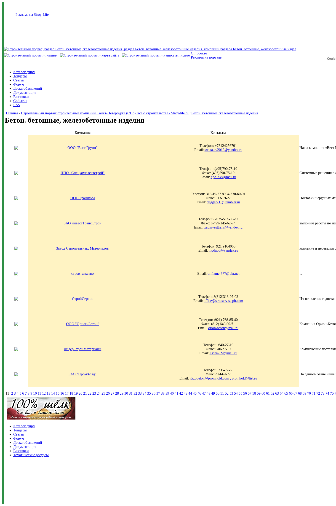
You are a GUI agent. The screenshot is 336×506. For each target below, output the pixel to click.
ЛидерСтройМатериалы (82, 349)
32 (135, 393)
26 (108, 393)
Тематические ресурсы (31, 455)
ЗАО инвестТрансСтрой (82, 223)
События (20, 101)
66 (291, 393)
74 (327, 393)
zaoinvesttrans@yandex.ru (223, 227)
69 (304, 393)
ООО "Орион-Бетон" (82, 324)
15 (57, 393)
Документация (24, 92)
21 (85, 393)
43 (185, 393)
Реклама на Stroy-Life (32, 14)
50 (217, 393)
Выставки (21, 97)
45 (195, 393)
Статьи (18, 80)
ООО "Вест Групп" (82, 148)
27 (112, 393)
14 (53, 393)
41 (176, 393)
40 (172, 393)
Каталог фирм (24, 72)
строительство (82, 273)
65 (286, 393)
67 (295, 393)
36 (153, 393)
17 (67, 393)
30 (126, 393)
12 (44, 393)
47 (204, 393)
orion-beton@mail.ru (223, 328)
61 (268, 393)
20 (80, 393)
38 (163, 393)
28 (117, 393)
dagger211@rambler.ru (223, 202)
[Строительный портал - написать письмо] (156, 55)
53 (231, 393)
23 (94, 393)
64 (281, 393)
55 (240, 393)
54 (236, 393)
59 (259, 393)
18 (71, 393)
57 (249, 393)
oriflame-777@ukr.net (223, 273)
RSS (16, 105)
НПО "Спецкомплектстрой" (83, 173)
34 (144, 393)
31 (131, 393)
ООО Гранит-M (82, 198)
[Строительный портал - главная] (30, 55)
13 (48, 393)
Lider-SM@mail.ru (223, 353)
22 (89, 393)
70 (309, 393)
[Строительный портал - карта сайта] (89, 55)
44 (190, 393)
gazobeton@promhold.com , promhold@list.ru (223, 378)
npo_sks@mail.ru (223, 177)
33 (140, 393)
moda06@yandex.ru (223, 250)
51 (222, 393)
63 (277, 393)
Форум (18, 84)
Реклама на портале (206, 57)
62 (272, 393)
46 (199, 393)
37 (158, 393)
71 (313, 393)
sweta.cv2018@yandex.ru (223, 150)
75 (332, 393)
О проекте (199, 53)
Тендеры (20, 76)
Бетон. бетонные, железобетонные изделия (224, 113)
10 (35, 393)
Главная (12, 113)
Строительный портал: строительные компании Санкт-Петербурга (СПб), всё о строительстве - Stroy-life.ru (105, 113)
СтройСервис (82, 299)
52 (227, 393)
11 (39, 393)
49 (213, 393)
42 (181, 393)
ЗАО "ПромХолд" (82, 374)
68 (300, 393)
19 (76, 393)
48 (208, 393)
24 (99, 393)
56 (245, 393)
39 (167, 393)
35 (149, 393)
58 (254, 393)
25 (103, 393)
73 (323, 393)
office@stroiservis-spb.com (223, 301)
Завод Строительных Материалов (82, 248)
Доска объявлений (27, 88)
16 (62, 393)
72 (318, 393)
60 (263, 393)
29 (121, 393)
